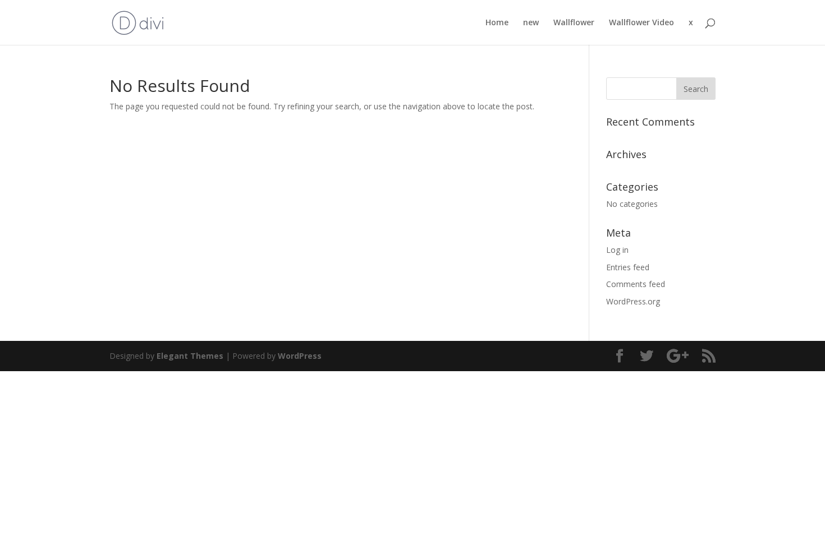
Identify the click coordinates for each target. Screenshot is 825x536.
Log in (617, 249)
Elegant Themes (190, 355)
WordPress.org (633, 301)
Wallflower (573, 23)
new (531, 23)
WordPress (300, 355)
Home (496, 23)
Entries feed (627, 267)
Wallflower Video (641, 23)
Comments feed (635, 284)
